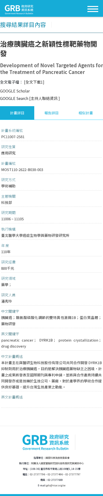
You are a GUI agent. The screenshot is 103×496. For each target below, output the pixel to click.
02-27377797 (72, 474)
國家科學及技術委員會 (57, 457)
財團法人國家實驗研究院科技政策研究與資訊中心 (57, 463)
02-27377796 (37, 474)
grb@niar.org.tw (55, 485)
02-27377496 (55, 474)
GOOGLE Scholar (15, 91)
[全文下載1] (34, 82)
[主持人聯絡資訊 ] (44, 98)
